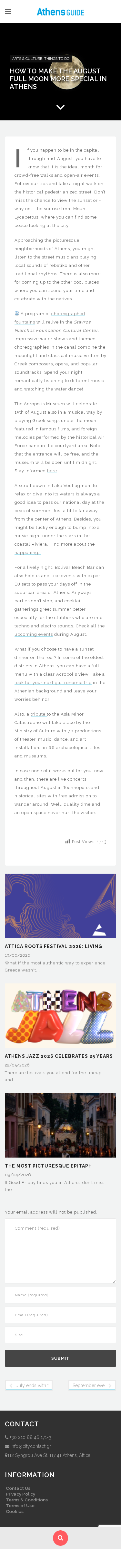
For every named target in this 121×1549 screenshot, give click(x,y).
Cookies (15, 1511)
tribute (39, 714)
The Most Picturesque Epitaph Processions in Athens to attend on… (58, 1166)
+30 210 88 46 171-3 (30, 1437)
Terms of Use (20, 1505)
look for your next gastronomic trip (53, 682)
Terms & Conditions (27, 1499)
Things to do (56, 59)
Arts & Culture (27, 59)
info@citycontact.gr (31, 1446)
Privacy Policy (20, 1494)
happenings (28, 552)
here (52, 470)
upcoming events (34, 634)
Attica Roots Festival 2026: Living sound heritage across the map (53, 947)
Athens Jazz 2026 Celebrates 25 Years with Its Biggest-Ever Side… (59, 1057)
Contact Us (18, 1488)
